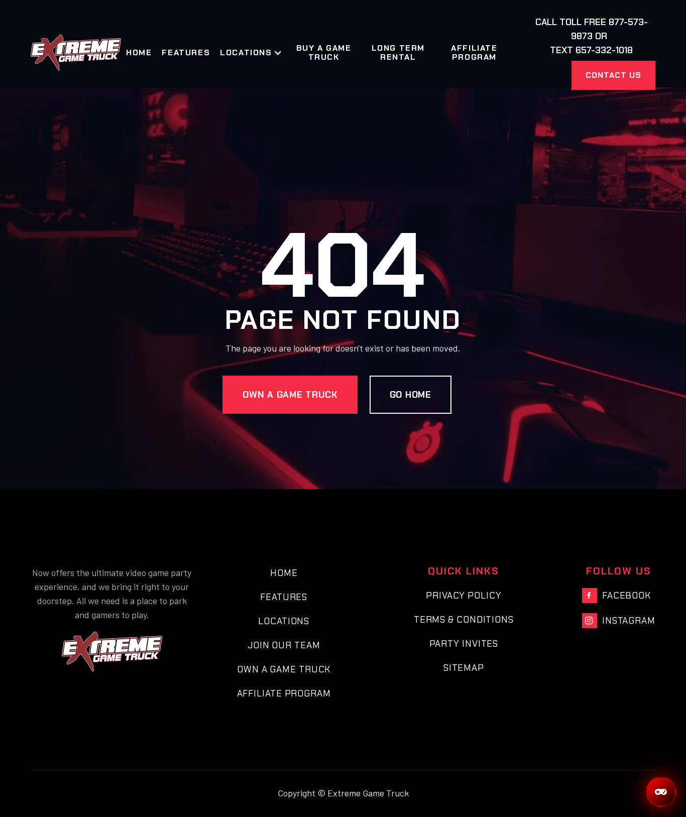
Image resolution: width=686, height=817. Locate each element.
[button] (256, 52)
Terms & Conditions (464, 620)
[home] (76, 52)
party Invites (464, 644)
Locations (283, 621)
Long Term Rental (398, 53)
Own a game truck (290, 395)
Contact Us (613, 75)
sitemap (463, 668)
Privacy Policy (464, 596)
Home (139, 52)
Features (186, 52)
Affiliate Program (474, 53)
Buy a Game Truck (324, 53)
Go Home (410, 395)
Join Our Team (284, 645)
